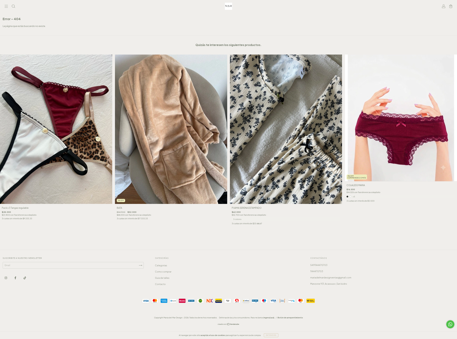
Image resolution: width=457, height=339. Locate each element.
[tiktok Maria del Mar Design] (25, 278)
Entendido (271, 335)
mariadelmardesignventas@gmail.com (330, 277)
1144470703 (316, 271)
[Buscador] (13, 6)
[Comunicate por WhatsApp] (450, 324)
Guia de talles (162, 278)
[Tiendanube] (228, 324)
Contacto (160, 284)
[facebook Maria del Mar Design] (15, 278)
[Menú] (6, 6)
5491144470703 (318, 265)
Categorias (161, 265)
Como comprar (163, 271)
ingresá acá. (269, 318)
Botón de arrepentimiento (290, 318)
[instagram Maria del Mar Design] (6, 278)
